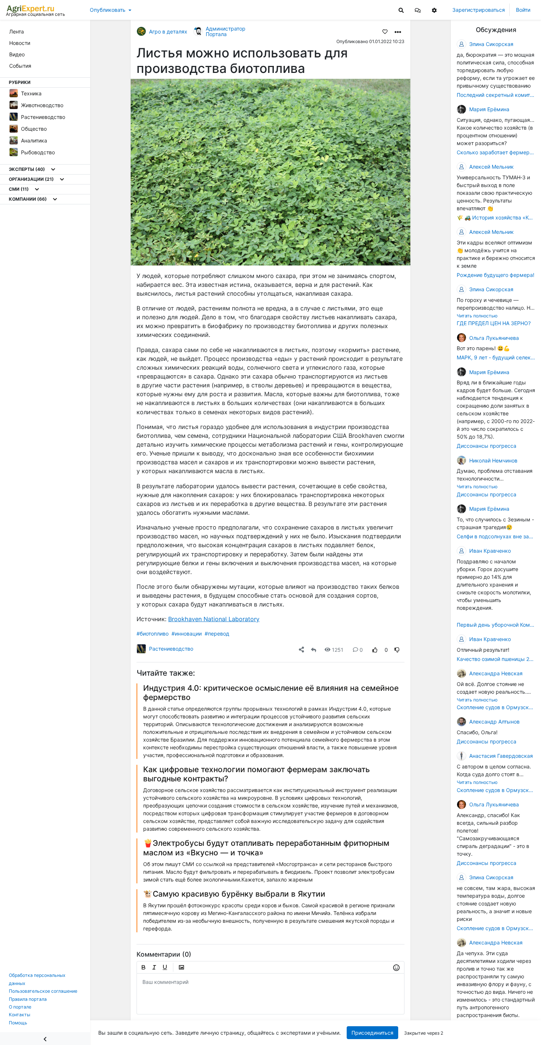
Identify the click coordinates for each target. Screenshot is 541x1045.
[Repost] (313, 649)
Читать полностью (477, 316)
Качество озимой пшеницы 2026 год (496, 659)
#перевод (217, 633)
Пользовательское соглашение (43, 991)
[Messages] (417, 9)
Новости (19, 43)
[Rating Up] (375, 649)
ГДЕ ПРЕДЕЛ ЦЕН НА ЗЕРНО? (494, 323)
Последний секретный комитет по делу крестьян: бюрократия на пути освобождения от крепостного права (496, 95)
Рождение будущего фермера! (495, 275)
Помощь (18, 1022)
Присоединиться (372, 1033)
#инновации (187, 633)
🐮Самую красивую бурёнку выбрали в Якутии (234, 893)
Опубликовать (107, 10)
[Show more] (53, 169)
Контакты (19, 1014)
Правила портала (28, 999)
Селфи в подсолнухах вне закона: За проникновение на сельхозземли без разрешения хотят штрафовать (496, 536)
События (20, 66)
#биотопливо (153, 633)
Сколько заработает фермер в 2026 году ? (496, 152)
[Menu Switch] (45, 1038)
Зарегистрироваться (478, 10)
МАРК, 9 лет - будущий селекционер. (496, 357)
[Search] (401, 9)
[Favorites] (385, 31)
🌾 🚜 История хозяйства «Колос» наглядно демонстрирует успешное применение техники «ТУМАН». (496, 217)
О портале (20, 1007)
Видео (17, 54)
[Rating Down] (397, 649)
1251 (337, 650)
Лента (16, 31)
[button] (417, 9)
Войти (523, 10)
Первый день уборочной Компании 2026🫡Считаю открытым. (496, 625)
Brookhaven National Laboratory (213, 619)
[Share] (301, 649)
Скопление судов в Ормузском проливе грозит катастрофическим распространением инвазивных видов (496, 707)
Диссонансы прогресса (486, 446)
